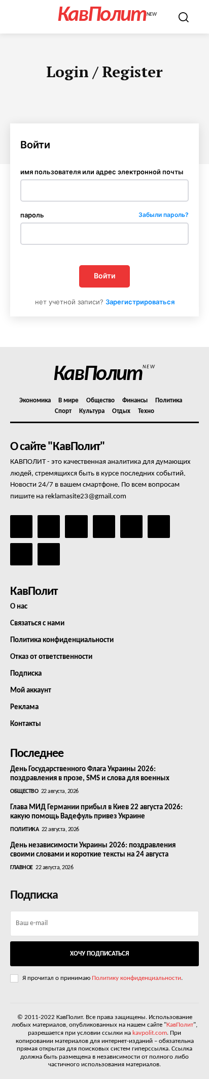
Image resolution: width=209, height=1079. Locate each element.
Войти (104, 275)
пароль (104, 215)
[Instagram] (49, 526)
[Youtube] (49, 554)
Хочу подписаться (99, 953)
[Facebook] (21, 526)
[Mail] (76, 526)
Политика (24, 830)
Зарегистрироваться (140, 302)
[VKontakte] (21, 554)
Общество (24, 791)
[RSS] (104, 526)
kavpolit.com (149, 1033)
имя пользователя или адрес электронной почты (101, 172)
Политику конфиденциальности (136, 978)
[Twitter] (159, 526)
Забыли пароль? (163, 215)
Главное (21, 868)
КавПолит (179, 1025)
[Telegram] (131, 526)
